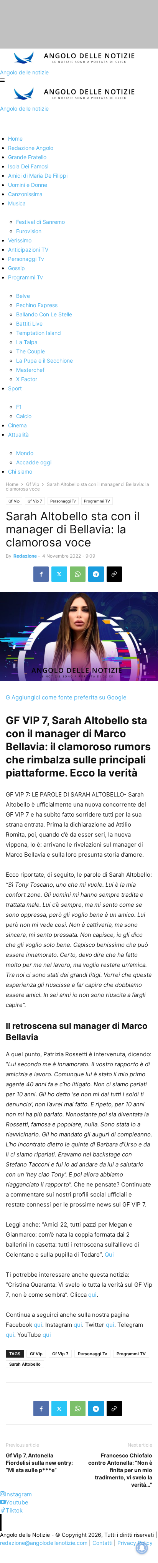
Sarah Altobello (25, 1364)
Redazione (25, 556)
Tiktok (14, 1510)
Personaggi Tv (63, 501)
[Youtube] (3, 1502)
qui (92, 1294)
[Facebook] (41, 574)
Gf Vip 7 (35, 501)
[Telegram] (96, 574)
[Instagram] (2, 1494)
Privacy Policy (135, 1542)
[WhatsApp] (78, 574)
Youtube (17, 1502)
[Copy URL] (114, 574)
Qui (109, 1254)
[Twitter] (59, 574)
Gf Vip (32, 484)
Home (12, 484)
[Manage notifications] (142, 1548)
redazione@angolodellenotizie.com (43, 1542)
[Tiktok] (3, 1510)
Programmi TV (97, 501)
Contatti (102, 1542)
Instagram (18, 1494)
